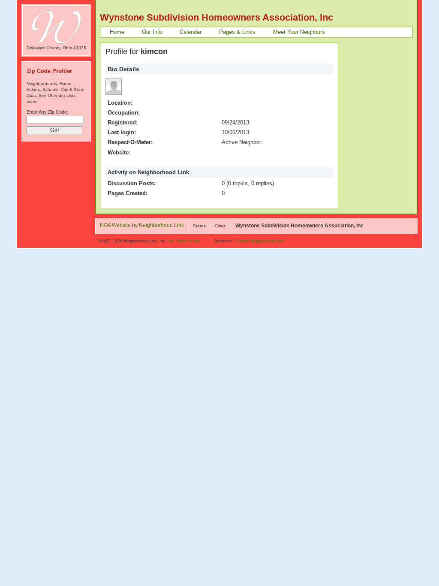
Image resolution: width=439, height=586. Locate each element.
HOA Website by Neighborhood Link (142, 225)
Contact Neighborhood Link (259, 241)
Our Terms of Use (184, 241)
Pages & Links (237, 32)
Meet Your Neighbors (299, 32)
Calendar (190, 32)
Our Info (152, 32)
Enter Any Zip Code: (47, 112)
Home (117, 32)
